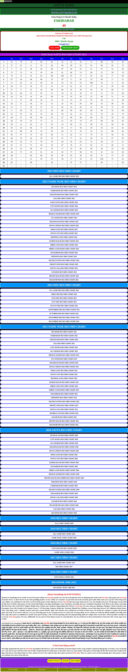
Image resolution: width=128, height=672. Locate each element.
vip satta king (56, 666)
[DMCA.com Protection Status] (6, 1)
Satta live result (74, 666)
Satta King (29, 648)
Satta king (50, 597)
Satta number (83, 666)
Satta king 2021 (46, 666)
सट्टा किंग (47, 623)
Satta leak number (93, 666)
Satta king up (65, 666)
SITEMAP (65, 661)
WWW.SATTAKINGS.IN (64, 12)
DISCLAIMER (75, 661)
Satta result (38, 666)
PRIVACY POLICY (54, 661)
